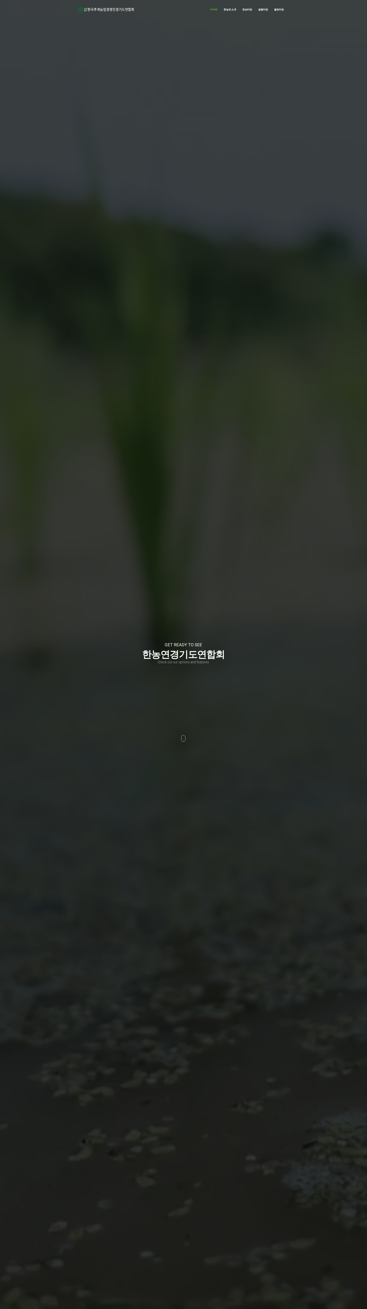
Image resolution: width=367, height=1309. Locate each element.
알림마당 (263, 9)
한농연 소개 (230, 9)
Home (213, 9)
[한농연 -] (106, 9)
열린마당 (279, 9)
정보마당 (247, 9)
